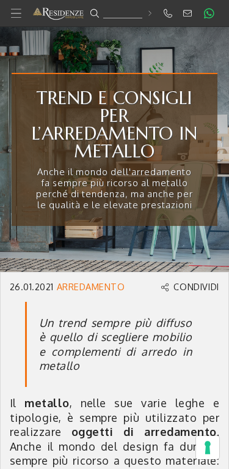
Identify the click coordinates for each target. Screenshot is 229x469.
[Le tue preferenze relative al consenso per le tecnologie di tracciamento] (207, 447)
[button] (114, 13)
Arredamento (91, 286)
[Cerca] (149, 13)
